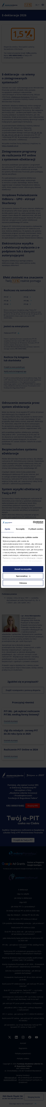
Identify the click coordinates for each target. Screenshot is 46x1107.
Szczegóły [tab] (20, 529)
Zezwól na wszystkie (23, 569)
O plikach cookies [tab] (35, 529)
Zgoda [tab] (7, 529)
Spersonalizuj (21, 576)
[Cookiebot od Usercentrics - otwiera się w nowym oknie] (33, 522)
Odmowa (23, 583)
